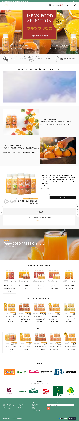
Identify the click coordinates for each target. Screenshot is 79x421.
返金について (34, 407)
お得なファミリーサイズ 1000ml (15, 9)
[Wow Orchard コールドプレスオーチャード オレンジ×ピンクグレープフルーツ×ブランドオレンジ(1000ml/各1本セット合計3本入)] (9, 275)
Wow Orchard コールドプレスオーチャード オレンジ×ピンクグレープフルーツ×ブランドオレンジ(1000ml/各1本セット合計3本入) (10, 287)
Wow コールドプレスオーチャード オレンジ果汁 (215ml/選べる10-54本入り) (10, 318)
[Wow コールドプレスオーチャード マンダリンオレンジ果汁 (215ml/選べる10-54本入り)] (54, 308)
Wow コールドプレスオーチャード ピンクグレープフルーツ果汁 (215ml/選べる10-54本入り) (39, 318)
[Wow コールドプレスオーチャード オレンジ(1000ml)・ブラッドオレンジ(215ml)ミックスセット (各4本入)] (24, 275)
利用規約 (34, 408)
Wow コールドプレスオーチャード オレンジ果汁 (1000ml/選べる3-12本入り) (69, 285)
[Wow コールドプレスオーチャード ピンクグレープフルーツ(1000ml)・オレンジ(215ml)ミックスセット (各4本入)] (54, 275)
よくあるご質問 (35, 404)
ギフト (38, 9)
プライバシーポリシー (36, 410)
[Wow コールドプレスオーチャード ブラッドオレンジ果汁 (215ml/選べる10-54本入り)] (24, 308)
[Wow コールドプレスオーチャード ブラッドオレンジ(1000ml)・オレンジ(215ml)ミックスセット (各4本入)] (39, 275)
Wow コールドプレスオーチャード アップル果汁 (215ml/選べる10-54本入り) (69, 318)
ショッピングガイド (57, 9)
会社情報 (19, 405)
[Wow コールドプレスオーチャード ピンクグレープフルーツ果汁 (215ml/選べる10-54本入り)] (39, 308)
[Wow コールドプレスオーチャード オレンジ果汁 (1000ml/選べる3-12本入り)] (69, 275)
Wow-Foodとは (21, 404)
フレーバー (46, 188)
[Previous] (2, 32)
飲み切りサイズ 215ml (29, 9)
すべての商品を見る (7, 408)
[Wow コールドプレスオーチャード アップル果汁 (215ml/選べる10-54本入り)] (69, 308)
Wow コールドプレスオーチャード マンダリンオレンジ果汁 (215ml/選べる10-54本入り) (54, 318)
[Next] (76, 32)
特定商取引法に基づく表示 (37, 412)
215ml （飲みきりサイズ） (8, 404)
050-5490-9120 (24, 1)
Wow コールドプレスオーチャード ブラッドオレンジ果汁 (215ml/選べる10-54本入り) (24, 318)
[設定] (70, 5)
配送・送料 (34, 405)
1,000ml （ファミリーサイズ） (9, 405)
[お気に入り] (72, 5)
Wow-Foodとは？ (45, 9)
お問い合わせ (67, 9)
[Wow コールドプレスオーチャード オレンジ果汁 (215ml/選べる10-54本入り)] (9, 308)
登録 (48, 408)
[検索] (67, 5)
